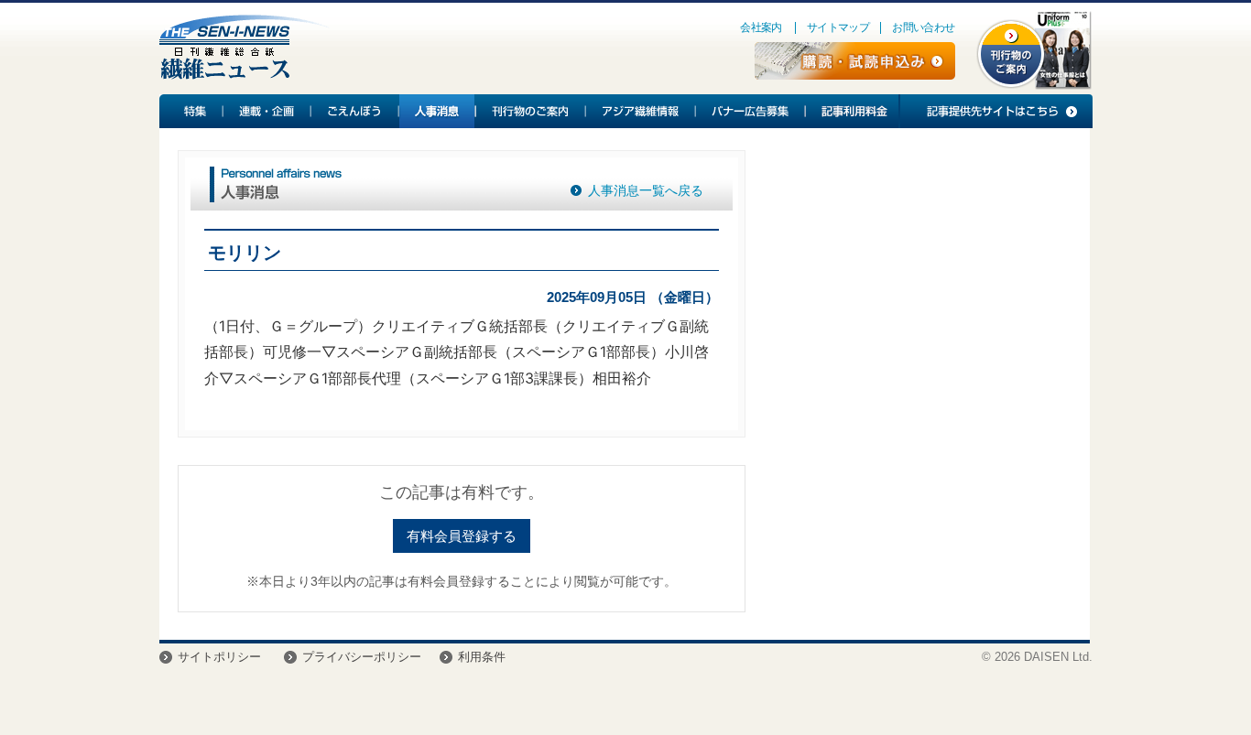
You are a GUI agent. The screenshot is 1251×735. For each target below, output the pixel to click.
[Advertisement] (918, 298)
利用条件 (482, 657)
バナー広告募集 (751, 111)
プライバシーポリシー (361, 657)
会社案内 (761, 27)
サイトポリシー (219, 657)
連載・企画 (267, 111)
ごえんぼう (355, 111)
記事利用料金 (851, 111)
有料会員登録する (462, 536)
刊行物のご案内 (531, 111)
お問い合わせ (923, 27)
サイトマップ (838, 27)
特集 (191, 111)
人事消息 (437, 111)
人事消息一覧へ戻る (645, 190)
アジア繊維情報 (641, 111)
